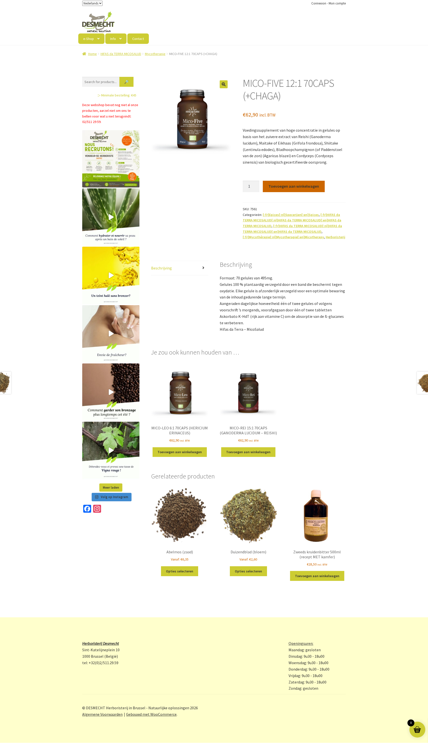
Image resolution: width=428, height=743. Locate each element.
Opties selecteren (179, 571)
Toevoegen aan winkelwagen (293, 186)
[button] (224, 84)
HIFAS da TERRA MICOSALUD (121, 54)
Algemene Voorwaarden (102, 714)
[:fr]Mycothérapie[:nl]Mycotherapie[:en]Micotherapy (283, 237)
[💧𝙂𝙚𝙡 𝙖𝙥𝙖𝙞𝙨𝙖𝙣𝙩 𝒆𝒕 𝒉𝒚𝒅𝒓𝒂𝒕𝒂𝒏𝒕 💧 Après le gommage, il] (110, 217)
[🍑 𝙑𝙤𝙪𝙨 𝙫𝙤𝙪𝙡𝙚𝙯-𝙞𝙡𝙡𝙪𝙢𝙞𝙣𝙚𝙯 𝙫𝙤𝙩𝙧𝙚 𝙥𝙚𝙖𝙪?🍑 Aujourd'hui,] (110, 275)
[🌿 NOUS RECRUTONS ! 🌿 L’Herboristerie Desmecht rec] (110, 158)
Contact (138, 38)
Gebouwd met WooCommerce (151, 714)
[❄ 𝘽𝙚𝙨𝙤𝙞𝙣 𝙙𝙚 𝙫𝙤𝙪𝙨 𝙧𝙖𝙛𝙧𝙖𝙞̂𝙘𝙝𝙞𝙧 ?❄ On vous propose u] (110, 333)
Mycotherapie (155, 54)
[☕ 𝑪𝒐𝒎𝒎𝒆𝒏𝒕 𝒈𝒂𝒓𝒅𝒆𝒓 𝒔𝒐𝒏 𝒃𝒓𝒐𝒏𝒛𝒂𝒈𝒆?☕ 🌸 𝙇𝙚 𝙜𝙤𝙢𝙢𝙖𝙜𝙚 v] (110, 392)
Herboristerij (335, 237)
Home (92, 54)
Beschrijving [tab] (161, 268)
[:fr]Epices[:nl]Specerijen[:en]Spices (291, 214)
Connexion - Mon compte (328, 3)
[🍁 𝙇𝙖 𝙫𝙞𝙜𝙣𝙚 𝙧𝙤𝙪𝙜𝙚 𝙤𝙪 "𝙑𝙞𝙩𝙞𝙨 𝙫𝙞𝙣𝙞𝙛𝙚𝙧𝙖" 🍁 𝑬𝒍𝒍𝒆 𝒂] (110, 450)
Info (113, 38)
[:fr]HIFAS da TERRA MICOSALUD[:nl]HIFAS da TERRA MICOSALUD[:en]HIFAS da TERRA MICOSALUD (292, 220)
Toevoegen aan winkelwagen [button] (180, 452)
